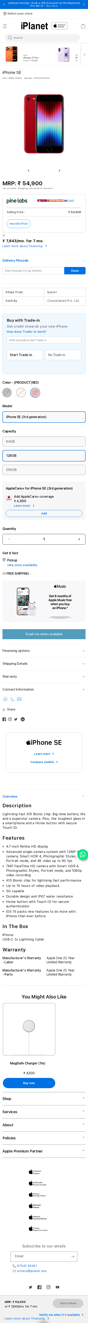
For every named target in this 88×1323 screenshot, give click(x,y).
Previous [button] (4, 4)
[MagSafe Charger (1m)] (29, 1029)
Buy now (29, 1083)
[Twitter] (17, 720)
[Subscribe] (72, 1257)
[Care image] (9, 498)
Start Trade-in (21, 355)
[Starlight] (20, 392)
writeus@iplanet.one (31, 1271)
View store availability (22, 565)
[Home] (34, 25)
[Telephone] (13, 700)
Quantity (9, 529)
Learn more (42, 753)
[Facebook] (5, 720)
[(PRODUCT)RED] (35, 393)
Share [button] (11, 709)
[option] (28, 54)
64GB (10, 441)
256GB (11, 470)
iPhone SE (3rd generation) (26, 417)
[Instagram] (11, 720)
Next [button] (84, 4)
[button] (5, 26)
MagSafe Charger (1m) (27, 1063)
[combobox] (39, 37)
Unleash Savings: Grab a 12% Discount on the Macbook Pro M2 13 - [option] (44, 4)
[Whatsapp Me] (6, 700)
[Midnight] (6, 392)
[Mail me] (19, 700)
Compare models (42, 762)
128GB (11, 456)
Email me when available (44, 634)
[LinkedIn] (24, 720)
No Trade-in (56, 355)
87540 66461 (27, 1266)
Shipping (23, 188)
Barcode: (29, 78)
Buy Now (52, 6)
